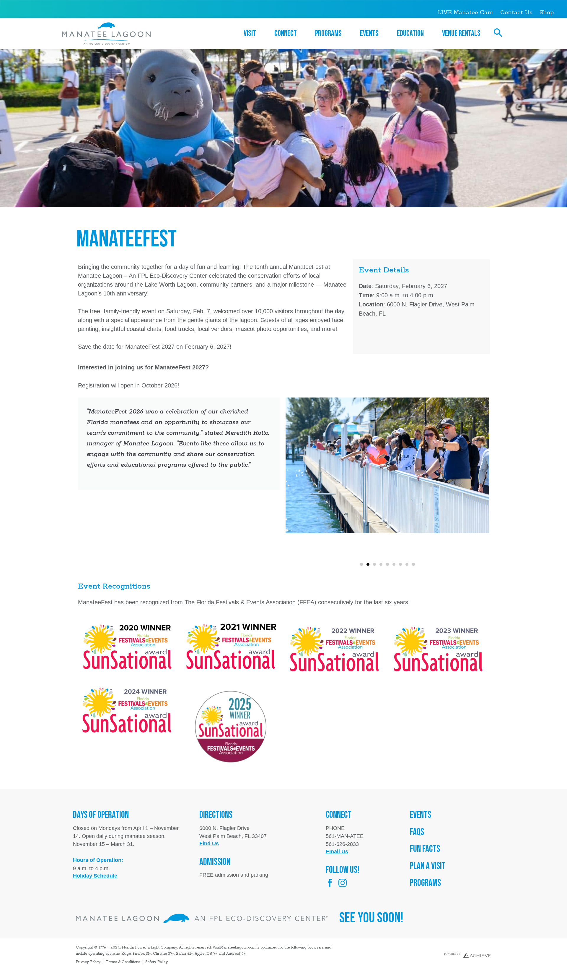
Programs (328, 33)
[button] (361, 564)
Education (410, 33)
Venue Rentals (461, 33)
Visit (250, 33)
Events (369, 33)
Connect (285, 33)
